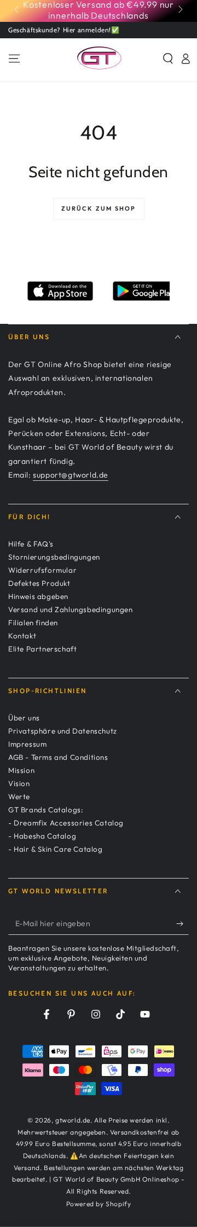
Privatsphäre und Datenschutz (62, 730)
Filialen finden (33, 622)
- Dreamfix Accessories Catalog (66, 822)
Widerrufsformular (42, 570)
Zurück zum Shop (98, 208)
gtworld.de (72, 1120)
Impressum (27, 744)
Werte (19, 796)
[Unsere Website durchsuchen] (168, 58)
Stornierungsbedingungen (54, 557)
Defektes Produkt (39, 583)
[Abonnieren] (182, 924)
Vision (19, 783)
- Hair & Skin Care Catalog (55, 849)
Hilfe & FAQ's (31, 543)
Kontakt (22, 635)
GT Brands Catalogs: (45, 809)
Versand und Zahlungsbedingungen (70, 609)
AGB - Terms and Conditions (58, 757)
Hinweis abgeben (38, 596)
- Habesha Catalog (42, 835)
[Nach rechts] (179, 10)
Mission (21, 770)
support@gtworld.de (70, 475)
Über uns (24, 717)
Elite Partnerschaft (42, 648)
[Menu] (14, 58)
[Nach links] (17, 10)
